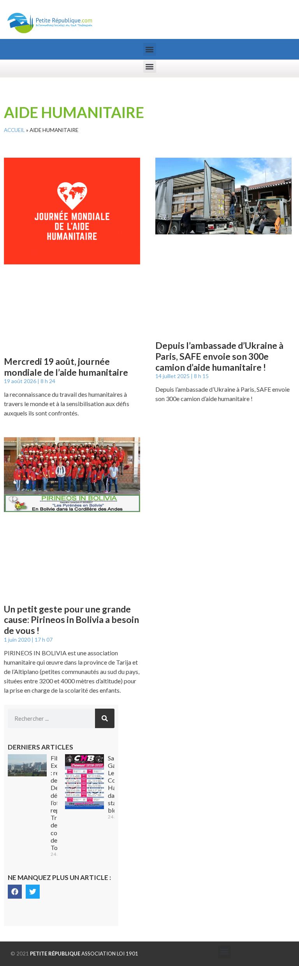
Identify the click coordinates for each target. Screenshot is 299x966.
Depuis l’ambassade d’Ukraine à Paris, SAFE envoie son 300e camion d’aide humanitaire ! (219, 356)
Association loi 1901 (84, 953)
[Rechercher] (104, 718)
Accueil (14, 130)
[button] (149, 49)
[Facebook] (15, 892)
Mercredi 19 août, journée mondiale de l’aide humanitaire (66, 367)
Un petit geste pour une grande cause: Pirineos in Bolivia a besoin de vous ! (71, 620)
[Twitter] (33, 892)
